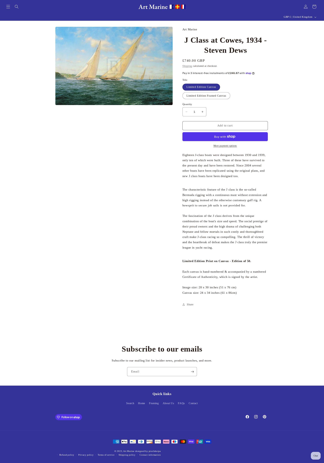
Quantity (187, 104)
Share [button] (190, 304)
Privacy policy (85, 455)
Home (141, 403)
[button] (8, 6)
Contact (193, 403)
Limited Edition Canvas (201, 86)
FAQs (181, 403)
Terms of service (106, 455)
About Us (168, 403)
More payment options (225, 145)
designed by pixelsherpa (148, 451)
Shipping (187, 66)
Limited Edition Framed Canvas (206, 95)
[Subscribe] (192, 371)
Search (130, 403)
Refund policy (66, 455)
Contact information (150, 455)
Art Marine (128, 451)
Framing (154, 403)
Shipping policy (127, 455)
